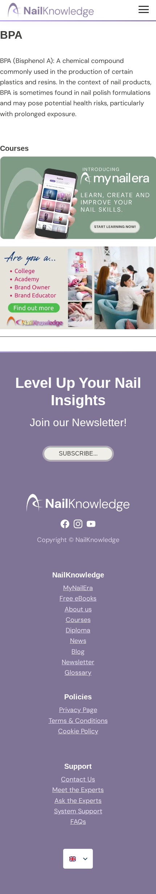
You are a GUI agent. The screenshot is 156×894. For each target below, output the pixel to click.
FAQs (78, 821)
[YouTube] (91, 524)
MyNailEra (78, 588)
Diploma (78, 630)
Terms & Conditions (78, 720)
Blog (78, 651)
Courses (78, 619)
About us (78, 609)
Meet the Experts (78, 789)
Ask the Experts (78, 800)
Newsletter (78, 662)
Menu (145, 9)
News (78, 640)
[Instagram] (78, 524)
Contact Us (78, 779)
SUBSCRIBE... (78, 453)
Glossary (78, 672)
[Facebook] (65, 524)
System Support (78, 811)
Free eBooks (78, 598)
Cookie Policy (78, 731)
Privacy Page (78, 710)
